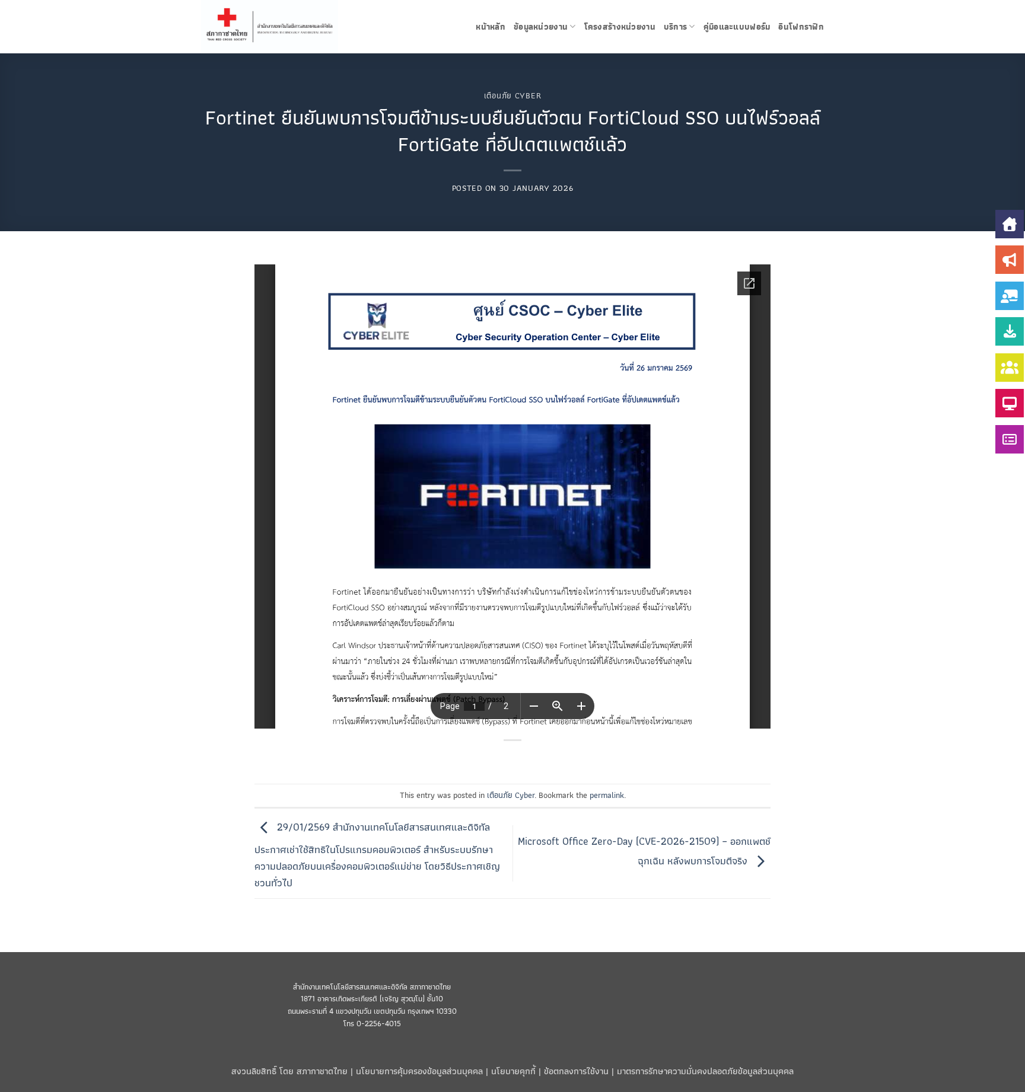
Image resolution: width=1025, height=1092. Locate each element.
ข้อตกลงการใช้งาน (576, 1071)
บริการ (675, 26)
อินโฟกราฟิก (801, 26)
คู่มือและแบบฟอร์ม (737, 26)
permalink (607, 795)
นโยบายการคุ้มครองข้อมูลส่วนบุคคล (419, 1071)
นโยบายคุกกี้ (513, 1071)
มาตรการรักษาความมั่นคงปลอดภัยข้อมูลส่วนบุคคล (705, 1071)
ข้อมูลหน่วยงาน (541, 26)
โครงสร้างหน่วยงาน (619, 26)
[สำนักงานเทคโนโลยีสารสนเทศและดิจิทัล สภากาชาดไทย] (282, 26)
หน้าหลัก (490, 26)
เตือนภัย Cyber (513, 95)
